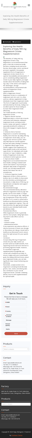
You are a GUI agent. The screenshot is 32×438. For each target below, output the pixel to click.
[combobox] (16, 349)
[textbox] (16, 349)
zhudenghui (7, 42)
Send (16, 334)
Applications (17, 42)
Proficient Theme (17, 435)
